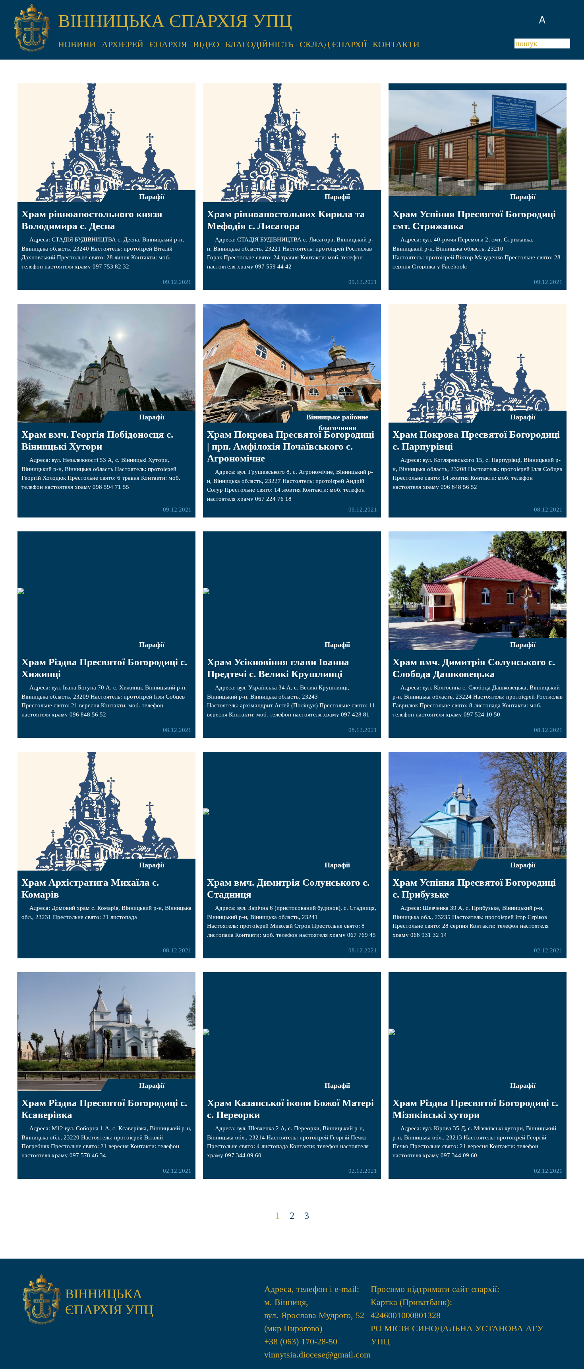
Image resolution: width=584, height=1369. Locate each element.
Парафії (151, 197)
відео (206, 44)
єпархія (168, 44)
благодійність (259, 44)
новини (77, 44)
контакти (396, 44)
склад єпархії (333, 44)
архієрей (122, 44)
